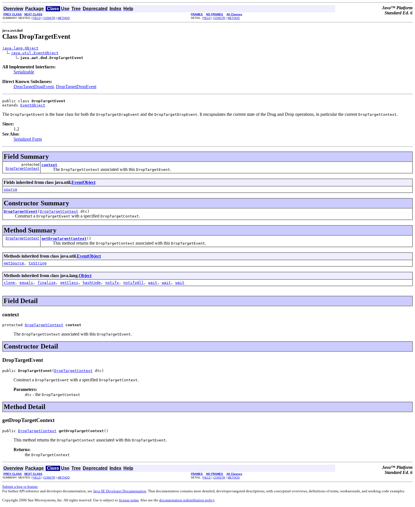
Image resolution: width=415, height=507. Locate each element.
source (10, 189)
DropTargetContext (22, 169)
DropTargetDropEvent (76, 86)
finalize (47, 282)
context (49, 165)
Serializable (24, 71)
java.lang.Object (20, 48)
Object (85, 275)
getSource (14, 263)
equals (26, 282)
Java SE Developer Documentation (119, 491)
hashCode (92, 282)
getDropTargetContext (64, 238)
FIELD (36, 17)
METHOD (64, 17)
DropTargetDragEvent (34, 86)
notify (112, 282)
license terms (129, 500)
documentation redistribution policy (187, 500)
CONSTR (49, 17)
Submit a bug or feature (20, 486)
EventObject (32, 105)
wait (152, 282)
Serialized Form (28, 139)
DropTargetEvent (21, 211)
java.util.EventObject (34, 53)
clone (9, 282)
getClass (69, 282)
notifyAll (133, 282)
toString (38, 263)
